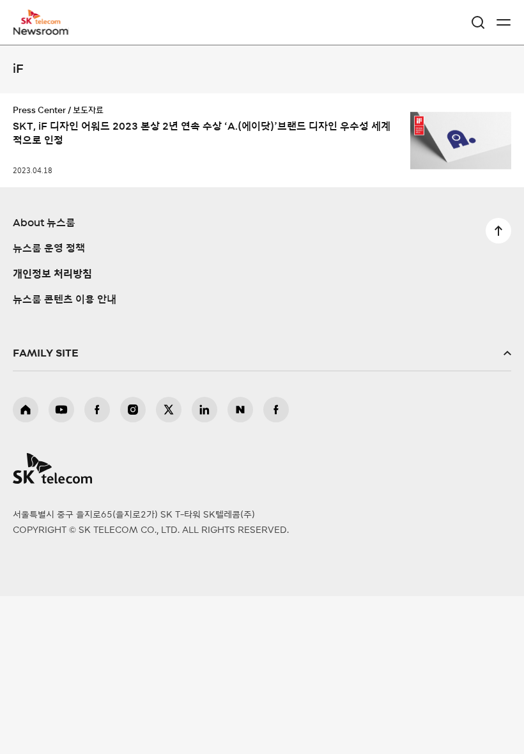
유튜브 (61, 409)
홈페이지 (25, 409)
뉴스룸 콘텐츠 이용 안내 (64, 300)
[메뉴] (503, 22)
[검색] (478, 22)
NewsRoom (41, 30)
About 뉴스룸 (44, 223)
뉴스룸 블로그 (240, 409)
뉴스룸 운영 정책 (49, 248)
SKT (45, 22)
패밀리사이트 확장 (262, 353)
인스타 (133, 409)
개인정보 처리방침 (52, 274)
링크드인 (204, 409)
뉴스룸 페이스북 (276, 409)
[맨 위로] (498, 230)
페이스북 (97, 409)
